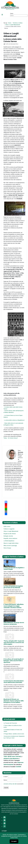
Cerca (11, 13)
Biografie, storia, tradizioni (10, 538)
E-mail (6, 776)
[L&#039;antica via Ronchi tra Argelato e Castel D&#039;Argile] (10, 563)
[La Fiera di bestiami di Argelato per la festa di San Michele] (10, 581)
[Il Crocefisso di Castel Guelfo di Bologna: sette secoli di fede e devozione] (10, 654)
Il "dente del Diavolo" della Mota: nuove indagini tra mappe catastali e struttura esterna (14, 606)
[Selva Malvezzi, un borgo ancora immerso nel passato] (10, 618)
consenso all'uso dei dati (10, 784)
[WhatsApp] (14, 509)
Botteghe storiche (8, 536)
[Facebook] (14, 502)
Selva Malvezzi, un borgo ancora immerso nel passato (14, 623)
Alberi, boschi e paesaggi (10, 545)
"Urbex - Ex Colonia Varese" (11, 438)
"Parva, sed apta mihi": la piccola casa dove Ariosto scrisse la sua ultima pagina (14, 642)
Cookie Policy (14, 837)
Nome (5, 780)
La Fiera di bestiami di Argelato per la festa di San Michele (13, 586)
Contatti (18, 766)
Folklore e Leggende (9, 529)
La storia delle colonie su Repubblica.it (14, 420)
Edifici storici (7, 526)
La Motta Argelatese (9, 541)
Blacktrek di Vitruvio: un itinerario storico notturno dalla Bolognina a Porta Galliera (14, 700)
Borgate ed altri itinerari (10, 533)
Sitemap (4, 831)
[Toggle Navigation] (2, 15)
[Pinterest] (14, 504)
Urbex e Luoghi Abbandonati (11, 531)
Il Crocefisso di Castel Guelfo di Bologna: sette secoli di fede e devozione (13, 660)
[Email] (14, 511)
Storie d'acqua (7, 548)
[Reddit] (14, 507)
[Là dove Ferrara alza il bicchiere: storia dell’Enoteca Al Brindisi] (10, 676)
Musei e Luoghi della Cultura (11, 543)
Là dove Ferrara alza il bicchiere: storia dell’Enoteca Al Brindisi (14, 681)
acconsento (20, 784)
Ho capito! (14, 841)
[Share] (14, 514)
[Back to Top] (25, 841)
